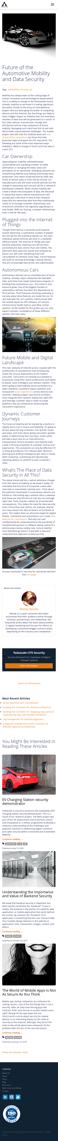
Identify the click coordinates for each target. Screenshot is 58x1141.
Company (6, 1069)
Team (4, 1076)
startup (9, 1037)
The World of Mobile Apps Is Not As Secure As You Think (29, 992)
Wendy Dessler (29, 609)
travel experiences (24, 391)
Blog (4, 1082)
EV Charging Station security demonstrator (25, 801)
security (24, 89)
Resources (6, 1085)
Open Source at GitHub (11, 1088)
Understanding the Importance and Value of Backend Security (27, 893)
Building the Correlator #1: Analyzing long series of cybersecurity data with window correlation (28, 713)
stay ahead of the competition (26, 136)
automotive (13, 89)
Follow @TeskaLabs (11, 1052)
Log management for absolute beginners (23, 719)
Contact (5, 1091)
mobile (8, 936)
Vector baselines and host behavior (20, 702)
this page (31, 574)
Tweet (25, 1052)
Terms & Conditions (35, 1132)
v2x (30, 89)
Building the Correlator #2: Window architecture (27, 707)
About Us (6, 1073)
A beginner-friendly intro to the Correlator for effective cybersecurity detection (25, 725)
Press (4, 1079)
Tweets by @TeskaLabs (29, 683)
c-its (19, 844)
